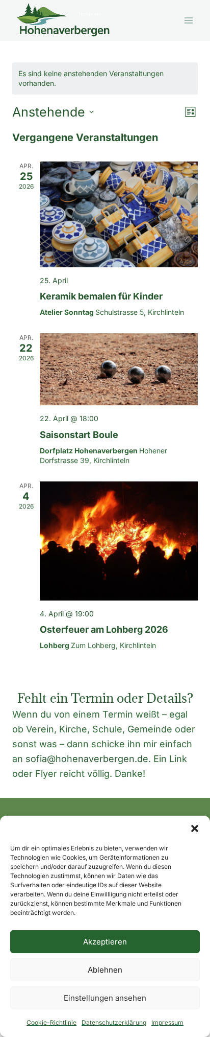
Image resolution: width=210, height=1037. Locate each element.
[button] (195, 828)
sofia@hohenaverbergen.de (86, 758)
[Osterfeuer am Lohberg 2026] (119, 541)
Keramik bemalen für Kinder (101, 296)
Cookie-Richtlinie (51, 1022)
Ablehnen (105, 970)
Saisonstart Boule (79, 434)
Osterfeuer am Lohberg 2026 (104, 629)
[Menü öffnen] (188, 20)
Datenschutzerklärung (114, 1022)
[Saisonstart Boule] (119, 369)
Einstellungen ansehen (105, 998)
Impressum (167, 1022)
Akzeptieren (105, 942)
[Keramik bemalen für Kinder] (119, 214)
